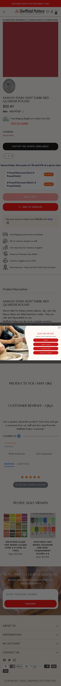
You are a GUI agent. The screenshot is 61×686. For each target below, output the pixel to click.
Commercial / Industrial (46, 352)
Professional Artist (46, 348)
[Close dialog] (59, 327)
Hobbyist (45, 340)
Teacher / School (45, 344)
